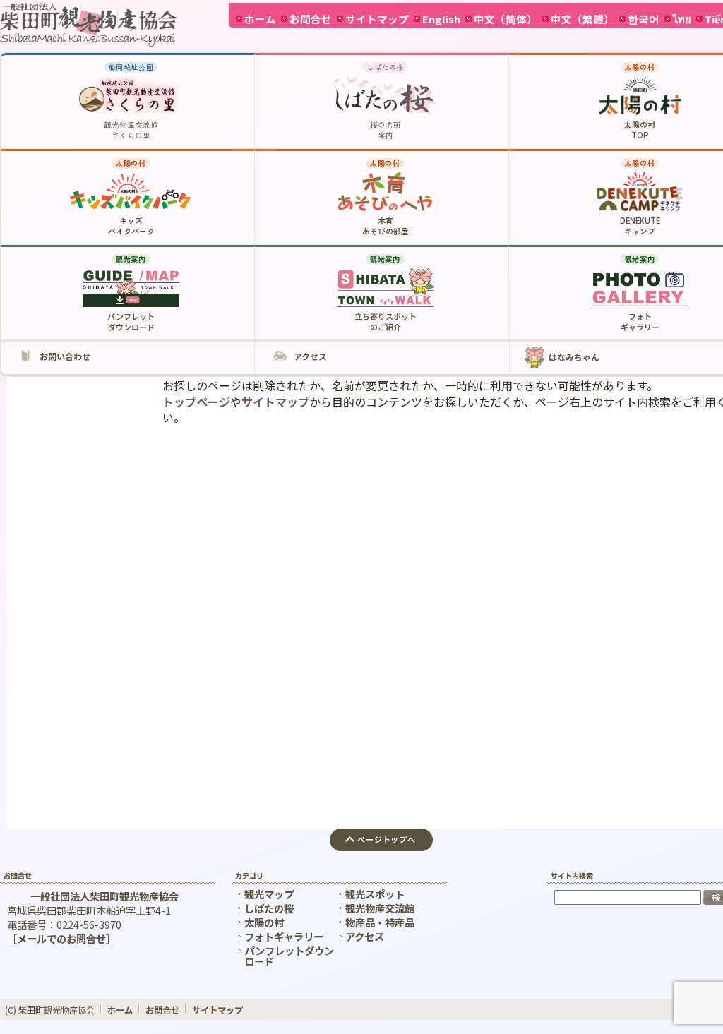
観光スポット (375, 893)
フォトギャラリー (283, 936)
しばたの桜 (269, 908)
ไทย (682, 18)
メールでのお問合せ (61, 938)
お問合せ (310, 18)
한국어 (643, 18)
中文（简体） (505, 18)
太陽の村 (264, 922)
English (441, 18)
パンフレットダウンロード (289, 955)
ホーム (260, 18)
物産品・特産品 (379, 922)
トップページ (196, 401)
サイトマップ (377, 18)
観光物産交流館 (379, 908)
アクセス (364, 936)
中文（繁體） (582, 18)
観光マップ (269, 893)
